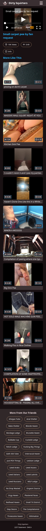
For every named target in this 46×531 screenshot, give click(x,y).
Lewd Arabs (15, 467)
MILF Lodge (32, 481)
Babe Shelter (13, 426)
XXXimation (34, 516)
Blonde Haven (32, 426)
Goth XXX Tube (12, 453)
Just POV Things (13, 460)
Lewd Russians (15, 481)
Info (10, 51)
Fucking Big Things (32, 447)
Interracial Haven (32, 453)
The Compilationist (31, 509)
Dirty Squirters (18, 3)
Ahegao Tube (14, 419)
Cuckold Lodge (31, 440)
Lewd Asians (31, 467)
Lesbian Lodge (33, 460)
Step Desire (12, 509)
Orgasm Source (33, 488)
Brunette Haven (33, 433)
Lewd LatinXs (31, 474)
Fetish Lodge (11, 447)
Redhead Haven (13, 502)
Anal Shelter (32, 419)
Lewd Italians (14, 474)
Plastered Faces (31, 495)
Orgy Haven (13, 495)
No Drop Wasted (13, 488)
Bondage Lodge (13, 433)
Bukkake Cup (13, 440)
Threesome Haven (15, 516)
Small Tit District (33, 502)
